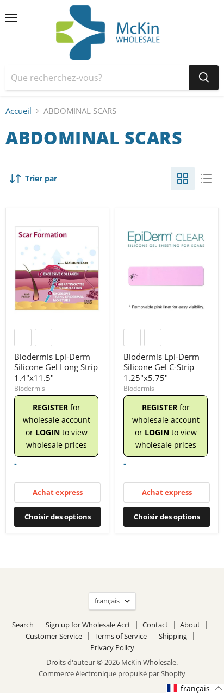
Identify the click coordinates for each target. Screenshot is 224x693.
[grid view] (183, 178)
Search (23, 625)
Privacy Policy (112, 647)
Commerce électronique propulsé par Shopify (112, 673)
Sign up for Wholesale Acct (88, 625)
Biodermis (29, 388)
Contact (155, 625)
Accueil (18, 111)
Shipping (173, 636)
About (190, 625)
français (107, 601)
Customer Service (54, 636)
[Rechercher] (204, 77)
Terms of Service (120, 636)
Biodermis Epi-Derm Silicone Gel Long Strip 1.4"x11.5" (56, 367)
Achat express (58, 492)
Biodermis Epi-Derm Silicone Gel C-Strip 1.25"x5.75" (161, 367)
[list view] (207, 178)
